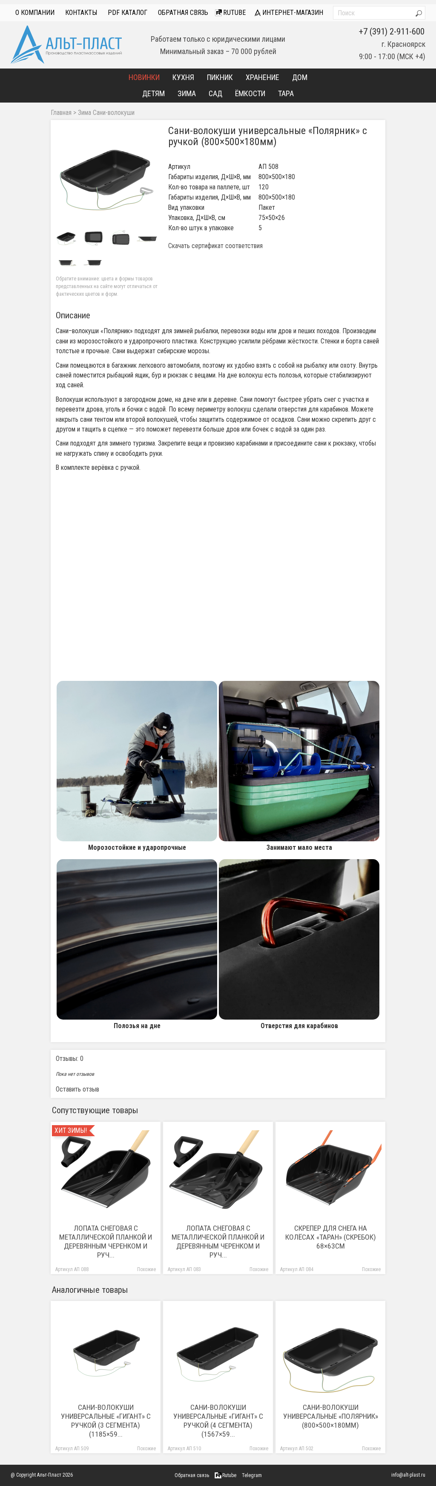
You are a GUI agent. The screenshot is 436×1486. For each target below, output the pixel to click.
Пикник (220, 77)
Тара (286, 93)
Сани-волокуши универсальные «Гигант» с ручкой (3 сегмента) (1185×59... (106, 1420)
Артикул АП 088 (72, 1270)
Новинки (144, 77)
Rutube (233, 13)
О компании (34, 13)
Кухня (183, 77)
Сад (215, 93)
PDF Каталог (127, 13)
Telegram (252, 1475)
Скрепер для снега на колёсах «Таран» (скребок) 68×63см (330, 1237)
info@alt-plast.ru (408, 1475)
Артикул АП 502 (296, 1449)
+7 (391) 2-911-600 (392, 31)
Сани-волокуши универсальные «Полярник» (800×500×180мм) (330, 1416)
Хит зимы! (70, 1131)
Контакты (81, 13)
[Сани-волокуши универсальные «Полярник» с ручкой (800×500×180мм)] (107, 176)
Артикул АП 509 (72, 1449)
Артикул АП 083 (184, 1270)
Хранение (262, 77)
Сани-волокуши (114, 113)
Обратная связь (183, 13)
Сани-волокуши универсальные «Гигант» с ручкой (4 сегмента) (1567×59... (218, 1420)
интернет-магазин (292, 13)
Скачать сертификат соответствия (215, 246)
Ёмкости (250, 93)
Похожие (146, 1270)
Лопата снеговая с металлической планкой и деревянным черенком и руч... (105, 1241)
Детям (153, 93)
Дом (299, 77)
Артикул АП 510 (184, 1449)
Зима (187, 93)
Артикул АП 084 (296, 1270)
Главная (61, 113)
